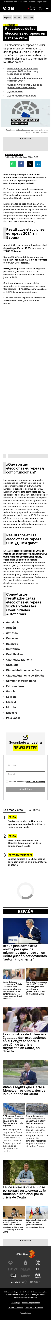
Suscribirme (25, 789)
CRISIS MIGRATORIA (20, 855)
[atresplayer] (40, 8)
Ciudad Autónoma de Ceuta (24, 670)
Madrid (17, 17)
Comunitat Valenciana (21, 680)
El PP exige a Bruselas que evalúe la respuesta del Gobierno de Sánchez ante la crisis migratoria (13, 1121)
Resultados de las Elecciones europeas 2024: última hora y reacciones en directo (22, 71)
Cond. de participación (34, 1308)
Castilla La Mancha (19, 659)
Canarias (12, 638)
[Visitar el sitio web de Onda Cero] (13, 1276)
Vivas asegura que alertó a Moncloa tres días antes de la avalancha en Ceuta (24, 842)
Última (32, 8)
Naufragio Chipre (35, 2)
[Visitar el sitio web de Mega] (25, 1269)
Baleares (12, 643)
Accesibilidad (25, 1313)
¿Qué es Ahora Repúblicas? (21, 95)
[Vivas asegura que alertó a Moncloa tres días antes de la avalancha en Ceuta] (25, 1072)
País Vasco (13, 718)
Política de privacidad (31, 1302)
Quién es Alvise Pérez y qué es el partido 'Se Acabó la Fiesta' (24, 86)
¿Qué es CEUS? (15, 91)
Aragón (11, 627)
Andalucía (13, 622)
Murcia (11, 707)
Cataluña (12, 664)
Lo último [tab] (34, 810)
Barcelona (28, 17)
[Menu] (47, 8)
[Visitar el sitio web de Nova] (13, 1269)
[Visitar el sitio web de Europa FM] (25, 1276)
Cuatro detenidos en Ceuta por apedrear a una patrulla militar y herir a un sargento (26, 824)
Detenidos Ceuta (10, 2)
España (25, 911)
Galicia (11, 691)
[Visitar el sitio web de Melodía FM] (38, 1276)
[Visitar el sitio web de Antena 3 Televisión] (13, 1263)
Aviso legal (15, 1302)
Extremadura (15, 686)
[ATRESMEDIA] (25, 1254)
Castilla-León (15, 654)
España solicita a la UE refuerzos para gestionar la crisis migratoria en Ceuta (27, 861)
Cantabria (13, 649)
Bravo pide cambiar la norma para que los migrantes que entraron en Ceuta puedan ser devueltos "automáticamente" (25, 952)
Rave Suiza (22, 2)
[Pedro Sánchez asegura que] (37, 974)
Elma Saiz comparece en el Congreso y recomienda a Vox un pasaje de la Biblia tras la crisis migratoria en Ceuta (13, 1226)
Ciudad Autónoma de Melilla (25, 675)
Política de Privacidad (35, 782)
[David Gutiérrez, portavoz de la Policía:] (14, 974)
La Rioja (11, 696)
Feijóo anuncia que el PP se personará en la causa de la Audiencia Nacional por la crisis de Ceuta (24, 1192)
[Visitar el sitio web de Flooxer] (35, 1282)
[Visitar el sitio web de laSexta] (25, 1263)
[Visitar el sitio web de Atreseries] (38, 1269)
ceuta (12, 817)
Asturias (12, 633)
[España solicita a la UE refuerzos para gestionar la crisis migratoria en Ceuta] (37, 1212)
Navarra (12, 712)
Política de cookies (15, 1308)
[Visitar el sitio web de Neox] (38, 1263)
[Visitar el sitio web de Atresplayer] (19, 1282)
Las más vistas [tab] (13, 810)
